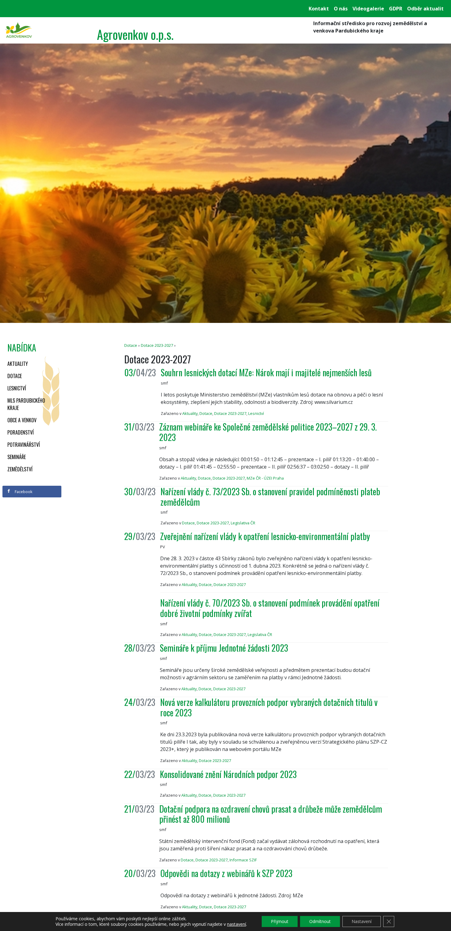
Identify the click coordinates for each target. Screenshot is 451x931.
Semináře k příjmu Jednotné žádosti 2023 (224, 648)
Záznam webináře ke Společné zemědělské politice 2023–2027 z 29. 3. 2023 (268, 431)
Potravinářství (23, 444)
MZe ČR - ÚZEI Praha (265, 478)
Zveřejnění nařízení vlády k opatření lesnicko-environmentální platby (265, 536)
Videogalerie (368, 8)
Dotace (14, 376)
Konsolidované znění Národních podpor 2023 (228, 774)
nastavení (236, 924)
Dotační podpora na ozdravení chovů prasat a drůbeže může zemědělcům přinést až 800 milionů (270, 814)
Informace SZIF (243, 860)
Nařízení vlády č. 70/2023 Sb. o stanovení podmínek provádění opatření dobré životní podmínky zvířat (270, 607)
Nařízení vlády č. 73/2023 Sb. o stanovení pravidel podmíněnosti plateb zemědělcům (270, 496)
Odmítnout (320, 921)
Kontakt (319, 8)
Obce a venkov (22, 420)
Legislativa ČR (243, 523)
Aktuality (17, 363)
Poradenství (20, 432)
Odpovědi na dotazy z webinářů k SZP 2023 (226, 873)
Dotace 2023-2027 (157, 345)
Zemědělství (20, 469)
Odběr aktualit (425, 8)
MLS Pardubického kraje (26, 404)
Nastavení (362, 921)
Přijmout (279, 921)
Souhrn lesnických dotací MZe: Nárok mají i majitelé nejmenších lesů (266, 372)
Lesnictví (16, 388)
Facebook (23, 491)
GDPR (395, 8)
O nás (341, 8)
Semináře (16, 457)
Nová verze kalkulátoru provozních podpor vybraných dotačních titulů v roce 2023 (269, 707)
